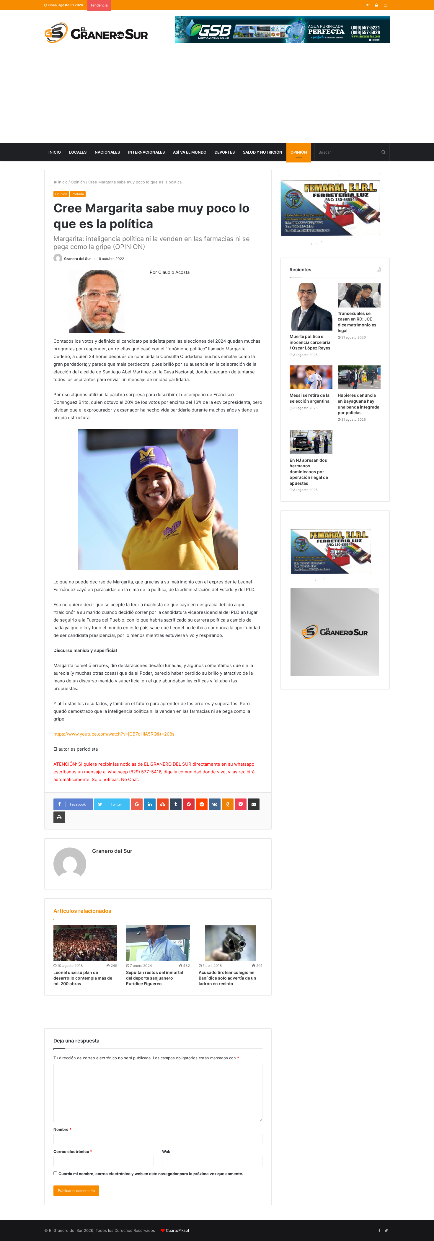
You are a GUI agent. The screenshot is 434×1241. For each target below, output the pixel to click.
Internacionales (146, 152)
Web (166, 1151)
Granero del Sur (77, 258)
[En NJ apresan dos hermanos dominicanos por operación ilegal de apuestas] (311, 442)
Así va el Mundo (189, 152)
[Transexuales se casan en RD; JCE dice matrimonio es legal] (359, 295)
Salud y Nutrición (262, 152)
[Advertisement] (217, 99)
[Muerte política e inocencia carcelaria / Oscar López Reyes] (311, 307)
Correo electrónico (72, 1151)
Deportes (225, 152)
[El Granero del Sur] (96, 32)
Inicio (54, 152)
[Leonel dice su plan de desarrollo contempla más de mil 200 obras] (85, 943)
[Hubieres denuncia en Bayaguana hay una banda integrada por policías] (359, 377)
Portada (78, 194)
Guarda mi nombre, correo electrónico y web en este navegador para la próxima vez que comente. (150, 1173)
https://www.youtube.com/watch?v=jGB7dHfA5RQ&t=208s (113, 734)
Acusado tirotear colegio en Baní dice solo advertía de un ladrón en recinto (227, 978)
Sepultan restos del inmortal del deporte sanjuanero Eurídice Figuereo (154, 978)
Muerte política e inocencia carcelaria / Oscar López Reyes (310, 342)
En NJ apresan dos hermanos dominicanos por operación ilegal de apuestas (309, 472)
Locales (78, 152)
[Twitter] (386, 1230)
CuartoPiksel (177, 1230)
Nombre (62, 1129)
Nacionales (107, 152)
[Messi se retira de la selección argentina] (311, 377)
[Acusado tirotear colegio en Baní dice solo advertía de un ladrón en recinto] (230, 943)
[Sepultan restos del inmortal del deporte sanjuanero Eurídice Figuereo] (158, 943)
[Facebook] (379, 1230)
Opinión (299, 152)
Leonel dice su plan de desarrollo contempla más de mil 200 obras (82, 978)
